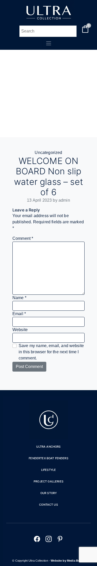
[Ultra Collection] (48, 22)
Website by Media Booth (68, 560)
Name (19, 298)
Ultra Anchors (48, 446)
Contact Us (48, 504)
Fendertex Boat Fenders (48, 458)
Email (19, 313)
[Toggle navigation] (48, 43)
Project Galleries (48, 481)
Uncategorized (48, 152)
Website (20, 329)
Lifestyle (48, 470)
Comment (22, 238)
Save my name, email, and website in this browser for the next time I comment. (51, 351)
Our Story (48, 493)
